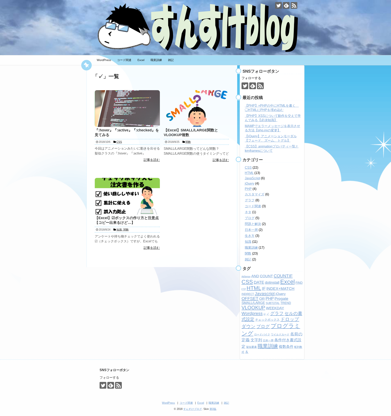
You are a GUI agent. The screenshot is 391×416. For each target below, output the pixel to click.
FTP (244, 289)
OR (262, 299)
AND (255, 276)
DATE (259, 282)
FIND (299, 282)
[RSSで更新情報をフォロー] (294, 5)
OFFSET (250, 298)
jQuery (249, 183)
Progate (281, 298)
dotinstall (272, 283)
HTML (249, 173)
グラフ (250, 200)
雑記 (171, 60)
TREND (285, 303)
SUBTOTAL (273, 303)
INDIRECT (248, 294)
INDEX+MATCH (280, 288)
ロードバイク (262, 334)
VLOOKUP (253, 307)
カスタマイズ (254, 194)
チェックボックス (267, 319)
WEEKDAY (275, 308)
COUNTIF (283, 275)
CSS (248, 167)
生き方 (250, 235)
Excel (140, 60)
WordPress (104, 60)
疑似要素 (251, 346)
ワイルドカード (280, 334)
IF (264, 288)
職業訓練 (156, 60)
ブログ (250, 218)
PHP (248, 189)
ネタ (248, 212)
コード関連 (124, 60)
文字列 (256, 340)
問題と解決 (253, 224)
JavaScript (252, 178)
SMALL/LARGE (253, 303)
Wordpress (252, 313)
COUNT (266, 276)
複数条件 (286, 347)
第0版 (213, 408)
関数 (248, 253)
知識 (248, 241)
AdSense (246, 276)
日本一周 (251, 230)
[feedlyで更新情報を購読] (286, 5)
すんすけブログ (192, 408)
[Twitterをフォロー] (278, 5)
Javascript (265, 293)
